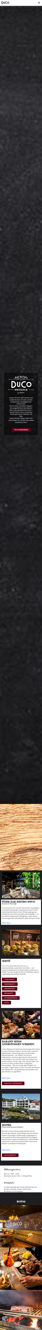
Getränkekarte (10, 998)
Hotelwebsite (10, 1155)
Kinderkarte (9, 989)
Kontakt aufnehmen (13, 1083)
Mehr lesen (6, 923)
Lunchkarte (9, 979)
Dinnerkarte (9, 984)
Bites (6, 1002)
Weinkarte (8, 993)
